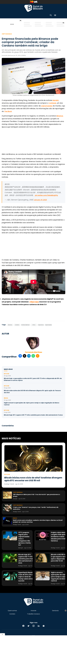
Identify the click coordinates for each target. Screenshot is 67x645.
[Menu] (55, 15)
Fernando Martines (33, 352)
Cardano (17, 325)
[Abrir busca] (51, 15)
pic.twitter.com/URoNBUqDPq (46, 195)
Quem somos (12, 611)
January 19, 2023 (40, 200)
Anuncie (33, 611)
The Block (8, 111)
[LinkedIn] (38, 626)
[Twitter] (28, 626)
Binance (10, 325)
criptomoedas (46, 106)
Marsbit (56, 100)
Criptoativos (41, 325)
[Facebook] (23, 626)
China (33, 325)
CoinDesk (52, 103)
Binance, (60, 116)
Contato (12, 614)
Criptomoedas (7, 34)
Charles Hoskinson (25, 325)
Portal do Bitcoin (33, 8)
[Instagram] (33, 626)
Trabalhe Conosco (33, 614)
